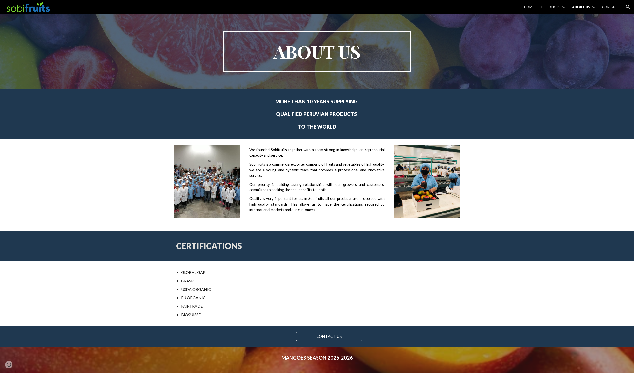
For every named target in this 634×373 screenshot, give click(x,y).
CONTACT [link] (610, 6)
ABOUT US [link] (581, 6)
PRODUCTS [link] (550, 6)
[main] (317, 51)
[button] (628, 7)
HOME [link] (529, 6)
